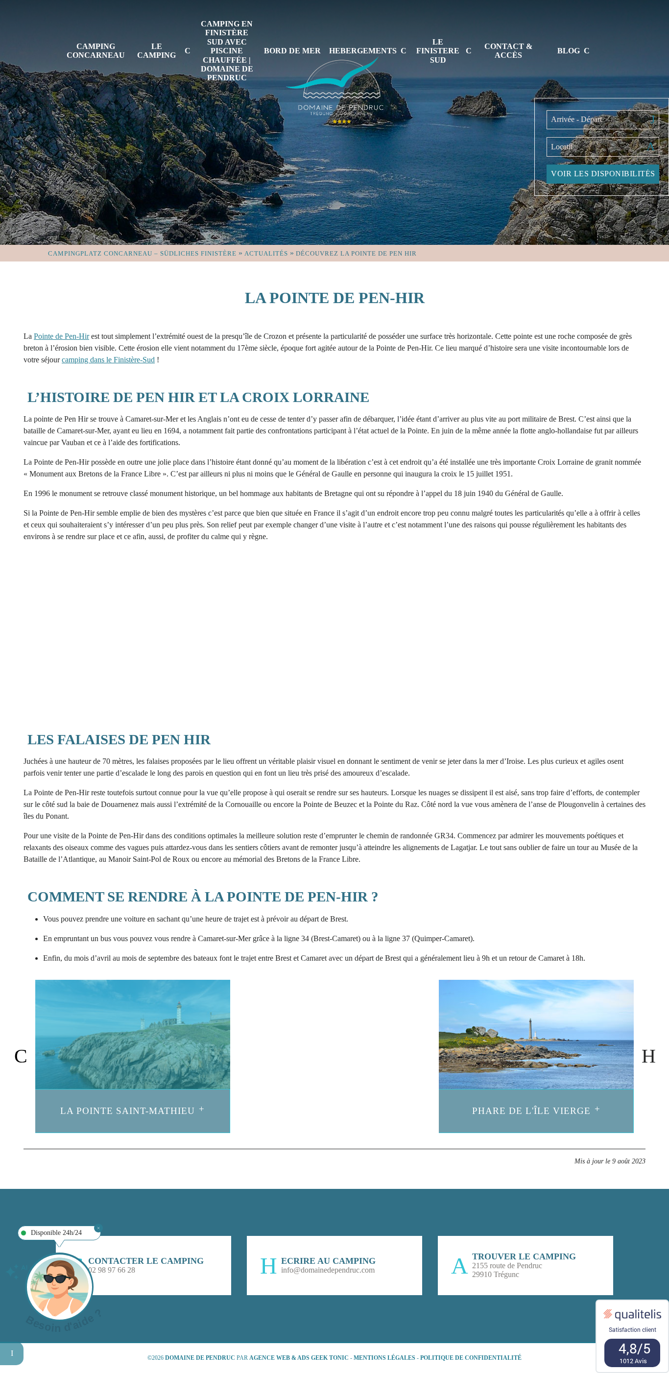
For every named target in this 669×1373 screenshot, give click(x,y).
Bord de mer (292, 51)
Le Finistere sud (437, 51)
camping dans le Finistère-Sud (108, 359)
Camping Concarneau (96, 50)
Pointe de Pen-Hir (61, 336)
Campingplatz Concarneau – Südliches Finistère (142, 253)
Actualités (266, 253)
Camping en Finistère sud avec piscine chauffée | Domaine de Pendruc (227, 51)
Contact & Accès (508, 50)
